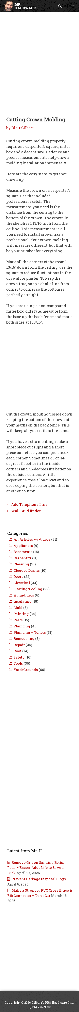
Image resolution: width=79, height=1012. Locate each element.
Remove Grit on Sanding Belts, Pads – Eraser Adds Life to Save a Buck (35, 867)
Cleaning (21, 564)
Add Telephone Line (29, 504)
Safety (19, 657)
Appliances (23, 545)
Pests (18, 620)
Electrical (22, 582)
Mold (18, 607)
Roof (17, 651)
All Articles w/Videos (32, 539)
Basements (23, 551)
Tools (18, 663)
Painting (21, 613)
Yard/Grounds (26, 669)
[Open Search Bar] (60, 6)
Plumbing (22, 626)
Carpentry (22, 558)
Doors (18, 576)
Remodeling (24, 638)
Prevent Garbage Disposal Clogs (39, 879)
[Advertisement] (39, 53)
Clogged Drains (27, 570)
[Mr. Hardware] (19, 6)
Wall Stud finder (26, 510)
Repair (19, 644)
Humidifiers (24, 595)
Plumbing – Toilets (30, 632)
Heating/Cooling (28, 589)
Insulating (23, 601)
